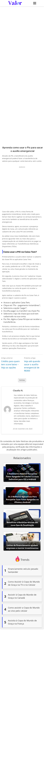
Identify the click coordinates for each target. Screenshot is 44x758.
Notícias (22, 380)
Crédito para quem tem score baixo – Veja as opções (10, 364)
